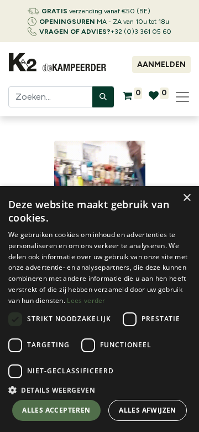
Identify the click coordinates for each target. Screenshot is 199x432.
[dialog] (99, 309)
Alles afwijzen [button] (147, 410)
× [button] (186, 198)
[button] (99, 389)
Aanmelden (161, 64)
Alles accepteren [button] (56, 410)
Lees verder (86, 300)
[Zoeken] (103, 96)
